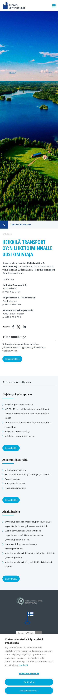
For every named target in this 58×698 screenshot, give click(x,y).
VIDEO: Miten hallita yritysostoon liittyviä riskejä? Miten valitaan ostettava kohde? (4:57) (27, 413)
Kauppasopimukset (15, 488)
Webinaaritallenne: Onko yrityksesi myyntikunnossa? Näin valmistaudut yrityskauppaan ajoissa (24, 535)
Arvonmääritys (12, 479)
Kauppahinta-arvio (15, 483)
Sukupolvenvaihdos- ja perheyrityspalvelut (27, 474)
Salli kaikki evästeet (29, 690)
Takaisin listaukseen (20, 224)
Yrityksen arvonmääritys (17, 431)
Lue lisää (23, 665)
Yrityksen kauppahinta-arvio (19, 436)
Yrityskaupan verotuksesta (19, 404)
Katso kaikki (11, 448)
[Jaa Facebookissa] (13, 327)
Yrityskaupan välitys (15, 470)
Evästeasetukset (29, 673)
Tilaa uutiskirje (12, 358)
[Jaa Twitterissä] (18, 327)
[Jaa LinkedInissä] (24, 327)
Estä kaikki (29, 682)
